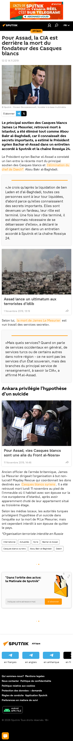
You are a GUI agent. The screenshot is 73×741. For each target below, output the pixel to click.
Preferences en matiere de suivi (20, 700)
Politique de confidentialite (35, 681)
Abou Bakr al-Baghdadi (41, 548)
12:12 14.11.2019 (10, 60)
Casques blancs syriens (38, 484)
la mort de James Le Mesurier (38, 320)
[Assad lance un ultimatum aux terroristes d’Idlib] (36, 272)
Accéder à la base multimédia (52, 107)
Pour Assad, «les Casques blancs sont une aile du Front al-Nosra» (32, 452)
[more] (67, 310)
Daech (59, 548)
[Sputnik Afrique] (10, 26)
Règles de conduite (13, 695)
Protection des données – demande (22, 690)
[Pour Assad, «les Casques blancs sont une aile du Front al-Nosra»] (36, 423)
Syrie (35, 542)
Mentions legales (34, 676)
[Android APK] (13, 710)
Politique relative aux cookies (18, 685)
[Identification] (49, 25)
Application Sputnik (36, 695)
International (9, 542)
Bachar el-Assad (50, 542)
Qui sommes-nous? (13, 676)
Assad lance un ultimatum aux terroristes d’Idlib (30, 301)
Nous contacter (10, 681)
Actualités (24, 542)
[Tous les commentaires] (5, 735)
